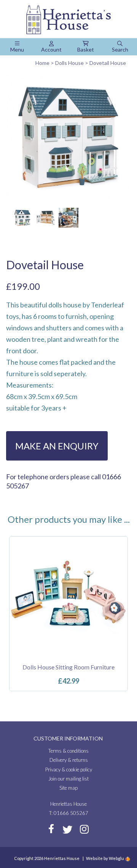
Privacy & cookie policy (68, 769)
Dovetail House (107, 63)
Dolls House (69, 63)
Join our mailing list (68, 779)
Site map (68, 788)
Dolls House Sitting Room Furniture (68, 667)
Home (42, 63)
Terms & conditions (68, 751)
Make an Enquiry (57, 445)
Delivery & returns (68, 760)
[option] (68, 613)
